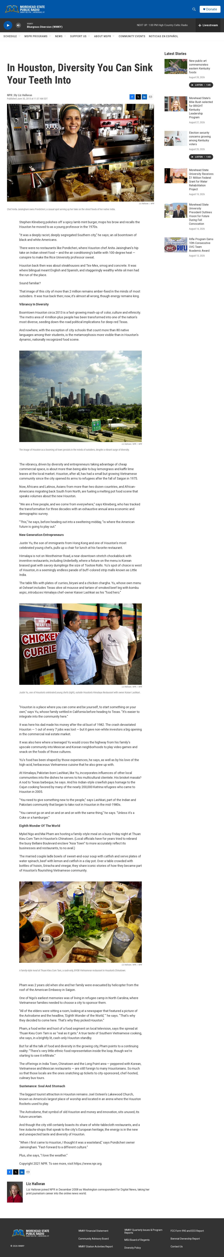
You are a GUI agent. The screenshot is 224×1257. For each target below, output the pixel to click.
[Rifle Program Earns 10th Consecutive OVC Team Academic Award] (175, 244)
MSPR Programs (36, 36)
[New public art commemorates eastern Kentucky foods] (175, 66)
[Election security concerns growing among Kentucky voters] (175, 138)
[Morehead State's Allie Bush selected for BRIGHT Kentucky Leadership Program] (175, 103)
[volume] (18, 25)
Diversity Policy (132, 1248)
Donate (211, 9)
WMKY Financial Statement (93, 1231)
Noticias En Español (163, 36)
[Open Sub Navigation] (19, 36)
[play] (8, 25)
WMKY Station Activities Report (95, 1246)
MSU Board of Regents (137, 1240)
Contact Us (177, 1246)
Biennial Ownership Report (185, 1238)
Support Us (78, 36)
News (59, 36)
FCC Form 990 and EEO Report (187, 1231)
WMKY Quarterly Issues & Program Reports (143, 1231)
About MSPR (102, 36)
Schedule (10, 36)
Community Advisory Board (93, 1238)
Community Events (132, 36)
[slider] (23, 25)
